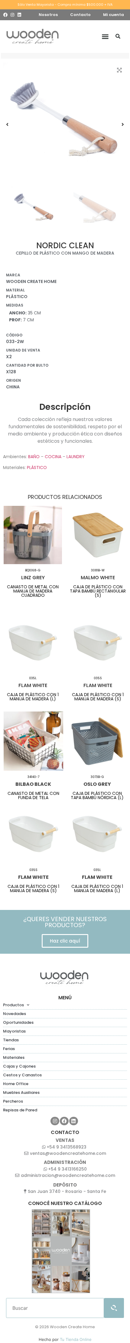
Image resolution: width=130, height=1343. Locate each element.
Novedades (14, 1014)
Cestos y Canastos (22, 1075)
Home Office (15, 1084)
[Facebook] (5, 15)
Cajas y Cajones (19, 1066)
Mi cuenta (113, 15)
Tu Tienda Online (76, 1339)
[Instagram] (12, 15)
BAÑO (34, 457)
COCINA (53, 457)
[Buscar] (118, 37)
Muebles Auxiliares (21, 1092)
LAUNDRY (76, 457)
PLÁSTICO (37, 467)
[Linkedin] (19, 15)
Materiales (13, 1057)
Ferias (9, 1049)
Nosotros (48, 15)
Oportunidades (18, 1022)
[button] (105, 36)
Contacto (80, 15)
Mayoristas (14, 1031)
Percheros (13, 1101)
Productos (13, 1005)
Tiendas (11, 1040)
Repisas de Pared (20, 1110)
